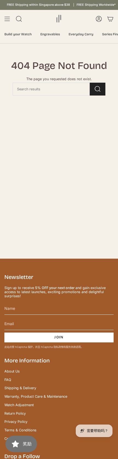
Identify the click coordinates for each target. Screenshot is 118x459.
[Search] (97, 89)
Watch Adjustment (19, 405)
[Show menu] (7, 19)
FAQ (7, 380)
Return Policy (15, 413)
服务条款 (71, 346)
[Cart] (110, 19)
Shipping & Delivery (20, 388)
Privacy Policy (15, 422)
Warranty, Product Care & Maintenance (35, 396)
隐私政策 (58, 346)
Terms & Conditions (20, 430)
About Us (12, 371)
